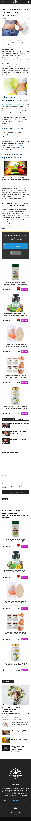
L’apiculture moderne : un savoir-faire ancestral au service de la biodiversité (19, 739)
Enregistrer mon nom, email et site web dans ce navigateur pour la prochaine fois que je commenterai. (15, 485)
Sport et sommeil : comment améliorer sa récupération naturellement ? (12, 709)
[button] (2, 2)
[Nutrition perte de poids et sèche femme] (6, 433)
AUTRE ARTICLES (19, 419)
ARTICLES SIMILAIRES (8, 419)
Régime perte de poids (17, 6)
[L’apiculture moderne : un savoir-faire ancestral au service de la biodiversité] (6, 740)
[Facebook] (11, 813)
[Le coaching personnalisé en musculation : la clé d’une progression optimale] (6, 748)
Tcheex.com (17, 119)
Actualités (4, 704)
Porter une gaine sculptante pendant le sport (14, 104)
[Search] (29, 2)
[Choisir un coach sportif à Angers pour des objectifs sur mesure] (6, 724)
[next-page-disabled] (5, 447)
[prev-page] (3, 447)
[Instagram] (15, 813)
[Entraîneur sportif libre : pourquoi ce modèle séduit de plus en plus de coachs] (6, 732)
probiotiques (21, 145)
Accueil (3, 6)
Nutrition (8, 6)
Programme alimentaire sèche (19, 423)
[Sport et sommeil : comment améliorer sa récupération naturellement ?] (15, 695)
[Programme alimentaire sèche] (6, 425)
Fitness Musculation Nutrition (9, 713)
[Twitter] (19, 813)
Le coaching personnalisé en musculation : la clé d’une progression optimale (18, 748)
